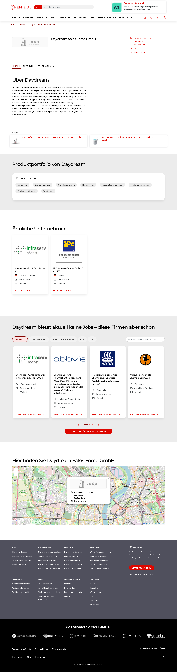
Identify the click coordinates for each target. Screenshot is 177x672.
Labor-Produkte (71, 556)
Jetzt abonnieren (141, 568)
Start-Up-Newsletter (21, 560)
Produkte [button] (42, 17)
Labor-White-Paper (98, 556)
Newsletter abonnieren (22, 556)
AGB (29, 657)
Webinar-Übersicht (20, 592)
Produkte (28, 66)
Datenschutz (41, 657)
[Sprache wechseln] (158, 17)
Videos (67, 596)
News (92, 583)
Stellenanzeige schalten (49, 592)
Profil (16, 66)
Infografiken (69, 588)
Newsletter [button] (125, 17)
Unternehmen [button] (26, 17)
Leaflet (147, 523)
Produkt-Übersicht (72, 568)
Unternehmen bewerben (49, 564)
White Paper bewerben (100, 564)
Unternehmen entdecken (49, 552)
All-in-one (94, 604)
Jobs (92, 596)
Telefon (137, 48)
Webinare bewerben (21, 588)
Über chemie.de (59, 649)
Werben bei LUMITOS (21, 649)
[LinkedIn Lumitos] (163, 657)
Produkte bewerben (73, 564)
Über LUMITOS (41, 649)
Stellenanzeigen (45, 66)
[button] (88, 507)
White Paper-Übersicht (100, 568)
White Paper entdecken (100, 552)
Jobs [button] (91, 17)
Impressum (17, 657)
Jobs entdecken (45, 583)
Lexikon (67, 583)
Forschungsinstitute (73, 592)
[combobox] (145, 339)
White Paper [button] (79, 17)
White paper (95, 592)
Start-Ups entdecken (47, 556)
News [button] (13, 17)
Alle (37, 7)
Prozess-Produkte (72, 560)
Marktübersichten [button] (60, 17)
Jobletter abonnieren (48, 588)
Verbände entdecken (47, 560)
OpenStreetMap (158, 523)
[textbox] (145, 339)
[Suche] (91, 7)
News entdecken (19, 552)
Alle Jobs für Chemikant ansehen (88, 431)
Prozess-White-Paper (99, 560)
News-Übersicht (19, 564)
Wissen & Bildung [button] (107, 17)
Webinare (94, 600)
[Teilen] (151, 17)
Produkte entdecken (73, 552)
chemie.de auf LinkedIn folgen (143, 574)
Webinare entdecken (21, 583)
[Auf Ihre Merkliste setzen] (145, 17)
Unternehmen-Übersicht (49, 568)
